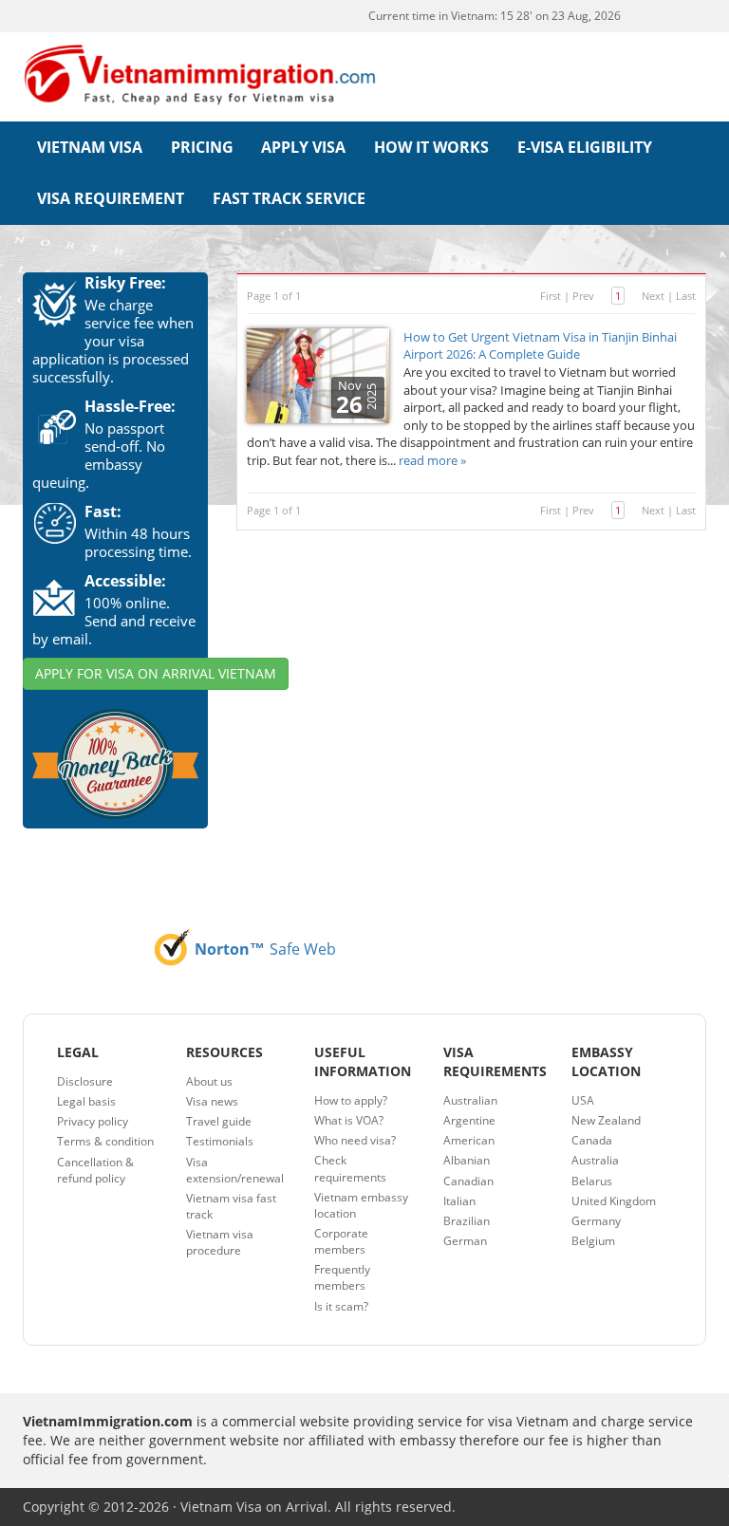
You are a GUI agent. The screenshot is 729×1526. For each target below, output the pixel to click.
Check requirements (350, 1168)
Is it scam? (341, 1306)
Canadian (468, 1181)
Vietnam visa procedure (219, 1242)
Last (686, 295)
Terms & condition (105, 1141)
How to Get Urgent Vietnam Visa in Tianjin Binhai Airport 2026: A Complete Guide (540, 345)
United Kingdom (613, 1201)
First (550, 295)
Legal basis (86, 1101)
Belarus (591, 1181)
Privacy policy (92, 1121)
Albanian (466, 1160)
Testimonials (219, 1141)
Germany (596, 1221)
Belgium (593, 1241)
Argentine (469, 1120)
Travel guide (219, 1121)
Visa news (212, 1101)
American (469, 1140)
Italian (459, 1201)
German (465, 1241)
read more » (432, 460)
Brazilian (466, 1221)
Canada (591, 1140)
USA (582, 1100)
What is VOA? (348, 1120)
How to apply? (350, 1100)
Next (653, 295)
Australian (470, 1100)
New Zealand (606, 1120)
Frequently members (342, 1277)
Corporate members (341, 1241)
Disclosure (85, 1081)
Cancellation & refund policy (95, 1170)
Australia (595, 1160)
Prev (583, 295)
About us (209, 1081)
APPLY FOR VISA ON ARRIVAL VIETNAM (155, 673)
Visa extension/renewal (235, 1170)
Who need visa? (355, 1140)
